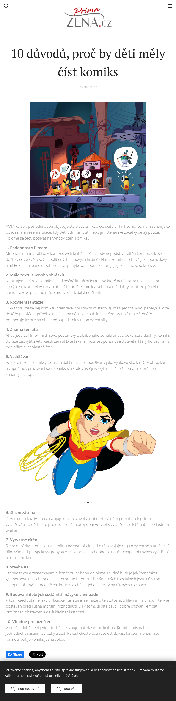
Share (17, 654)
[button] (6, 5)
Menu (170, 5)
